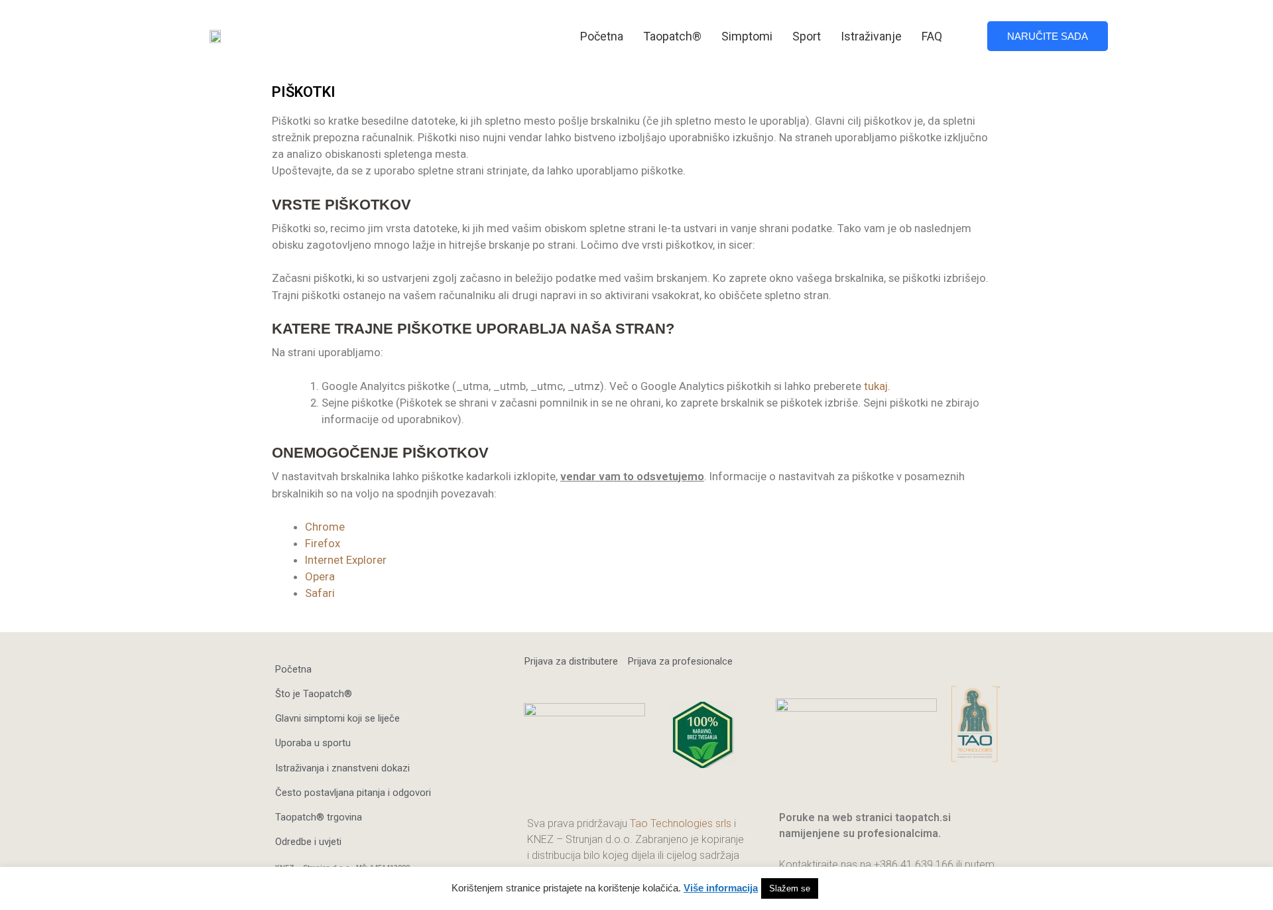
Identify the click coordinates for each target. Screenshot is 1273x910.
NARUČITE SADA (1047, 36)
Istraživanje (871, 36)
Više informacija (721, 887)
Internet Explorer (346, 559)
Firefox (322, 543)
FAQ (932, 36)
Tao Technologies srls (680, 823)
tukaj (876, 386)
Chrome (325, 526)
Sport (806, 36)
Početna (601, 36)
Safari (320, 593)
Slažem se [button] (789, 888)
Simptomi (746, 36)
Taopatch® (672, 36)
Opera (320, 576)
